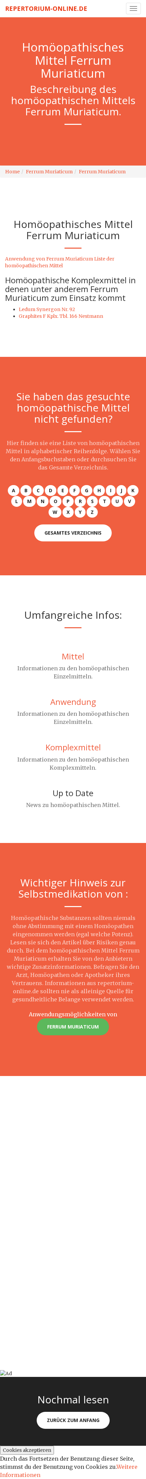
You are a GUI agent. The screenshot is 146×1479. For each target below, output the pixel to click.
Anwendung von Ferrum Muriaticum (49, 259)
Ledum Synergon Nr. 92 (47, 309)
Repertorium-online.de (46, 8)
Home (12, 172)
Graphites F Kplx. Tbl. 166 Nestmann (61, 316)
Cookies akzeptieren (27, 1450)
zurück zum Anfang (73, 1420)
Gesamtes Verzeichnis (73, 533)
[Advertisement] (73, 1149)
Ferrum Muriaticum (49, 172)
